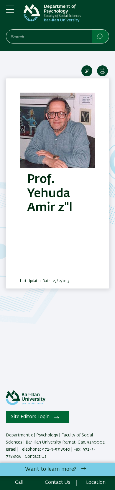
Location (96, 482)
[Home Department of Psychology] (66, 15)
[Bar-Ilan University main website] (25, 404)
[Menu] (10, 12)
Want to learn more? (50, 469)
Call (19, 482)
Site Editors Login (30, 417)
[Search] (100, 36)
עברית (86, 70)
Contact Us (36, 456)
